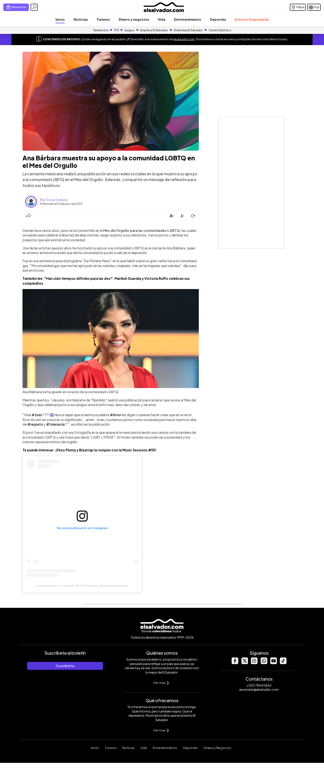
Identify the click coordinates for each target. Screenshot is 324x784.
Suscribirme (65, 665)
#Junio (37, 415)
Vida (161, 19)
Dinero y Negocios (217, 748)
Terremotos (101, 30)
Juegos (129, 30)
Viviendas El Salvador (188, 30)
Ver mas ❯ (161, 682)
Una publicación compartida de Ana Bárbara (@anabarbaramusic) (82, 585)
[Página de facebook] (234, 663)
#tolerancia (55, 424)
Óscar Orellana (57, 200)
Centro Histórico (220, 30)
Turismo (103, 19)
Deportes (218, 19)
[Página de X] (244, 663)
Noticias (81, 19)
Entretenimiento (187, 19)
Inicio (60, 19)
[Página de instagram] (254, 663)
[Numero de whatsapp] (263, 663)
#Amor (115, 415)
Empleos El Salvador (154, 30)
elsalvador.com (184, 39)
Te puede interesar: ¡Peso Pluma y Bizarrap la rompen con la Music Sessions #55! (89, 450)
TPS (116, 30)
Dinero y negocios (134, 19)
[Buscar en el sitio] (34, 7)
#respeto (35, 424)
